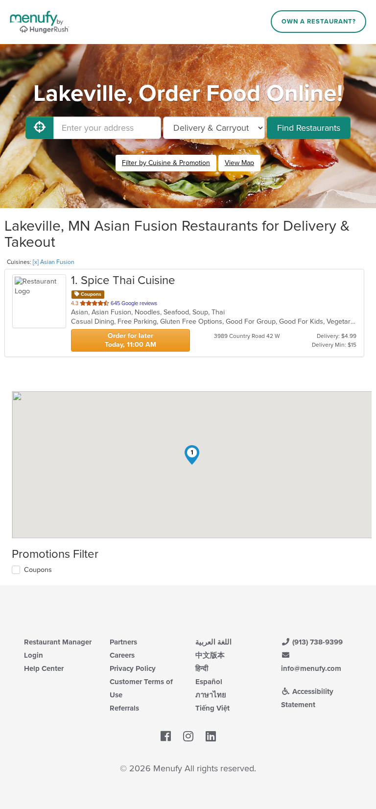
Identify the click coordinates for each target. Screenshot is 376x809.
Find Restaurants (308, 127)
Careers (122, 655)
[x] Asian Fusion (53, 262)
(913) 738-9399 (316, 642)
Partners (123, 642)
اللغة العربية (213, 642)
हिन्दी (201, 668)
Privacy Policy (133, 668)
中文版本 (210, 655)
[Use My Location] (39, 128)
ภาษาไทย (210, 694)
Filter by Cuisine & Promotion (166, 163)
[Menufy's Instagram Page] (188, 736)
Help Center (44, 668)
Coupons (38, 570)
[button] (192, 455)
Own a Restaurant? (319, 21)
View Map (239, 163)
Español (208, 681)
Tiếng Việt (212, 708)
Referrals (124, 708)
